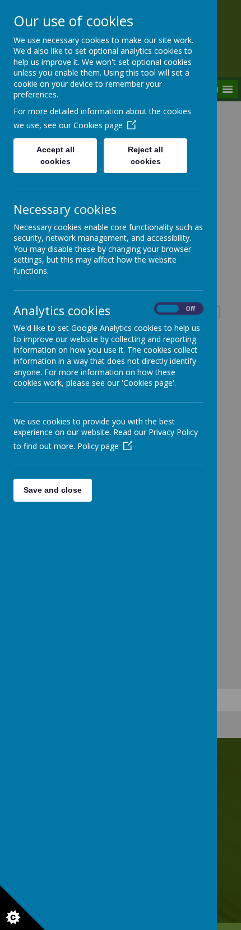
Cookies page (98, 125)
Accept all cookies (55, 155)
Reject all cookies (145, 155)
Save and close (53, 489)
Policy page (98, 446)
